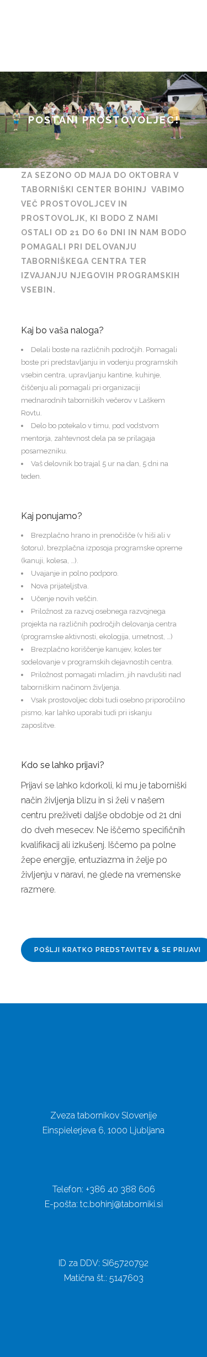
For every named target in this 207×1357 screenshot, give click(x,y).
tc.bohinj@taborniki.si (121, 1204)
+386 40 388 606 (120, 1189)
